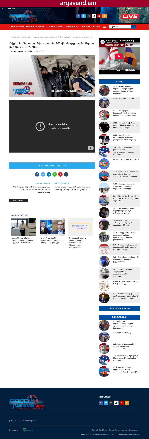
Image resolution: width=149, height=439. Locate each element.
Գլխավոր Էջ (15, 37)
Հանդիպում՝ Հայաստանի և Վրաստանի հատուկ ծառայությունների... (125, 113)
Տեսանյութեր (26, 37)
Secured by (14, 430)
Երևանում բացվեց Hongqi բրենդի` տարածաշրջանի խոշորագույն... (123, 272)
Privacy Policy (114, 430)
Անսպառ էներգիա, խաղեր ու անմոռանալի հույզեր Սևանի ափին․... (124, 186)
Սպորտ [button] (96, 27)
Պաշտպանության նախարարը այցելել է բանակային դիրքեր (123, 210)
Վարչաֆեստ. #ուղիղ (125, 98)
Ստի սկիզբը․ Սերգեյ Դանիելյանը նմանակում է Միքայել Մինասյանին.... (23, 240)
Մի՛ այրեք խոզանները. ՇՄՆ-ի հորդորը (125, 282)
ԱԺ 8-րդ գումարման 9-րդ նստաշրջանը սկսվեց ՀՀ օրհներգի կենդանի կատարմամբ (31, 189)
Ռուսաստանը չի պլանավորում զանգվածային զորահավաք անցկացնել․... (125, 296)
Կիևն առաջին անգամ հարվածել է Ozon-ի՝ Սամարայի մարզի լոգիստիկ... (126, 174)
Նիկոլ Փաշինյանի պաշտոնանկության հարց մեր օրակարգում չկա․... (52, 240)
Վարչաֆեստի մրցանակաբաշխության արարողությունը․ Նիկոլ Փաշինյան (72, 188)
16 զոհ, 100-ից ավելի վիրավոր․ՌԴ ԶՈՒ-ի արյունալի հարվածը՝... (126, 198)
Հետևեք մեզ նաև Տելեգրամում (52, 165)
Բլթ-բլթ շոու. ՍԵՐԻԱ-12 (126, 159)
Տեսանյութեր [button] (17, 27)
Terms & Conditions (99, 430)
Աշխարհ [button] (86, 27)
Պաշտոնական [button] (72, 27)
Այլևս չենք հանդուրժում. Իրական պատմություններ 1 (122, 222)
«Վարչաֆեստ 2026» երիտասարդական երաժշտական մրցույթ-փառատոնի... (124, 236)
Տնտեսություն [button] (55, 27)
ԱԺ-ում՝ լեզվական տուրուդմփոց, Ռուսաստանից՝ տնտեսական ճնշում (125, 125)
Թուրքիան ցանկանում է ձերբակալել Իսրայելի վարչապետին (126, 259)
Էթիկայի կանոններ (130, 430)
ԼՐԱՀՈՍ (119, 82)
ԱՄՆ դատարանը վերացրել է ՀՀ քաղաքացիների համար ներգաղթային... (123, 150)
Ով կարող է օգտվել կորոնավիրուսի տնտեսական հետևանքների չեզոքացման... (77, 242)
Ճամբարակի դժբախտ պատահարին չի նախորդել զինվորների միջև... (125, 247)
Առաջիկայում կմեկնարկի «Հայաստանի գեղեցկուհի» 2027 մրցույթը (124, 137)
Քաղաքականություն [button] (35, 27)
